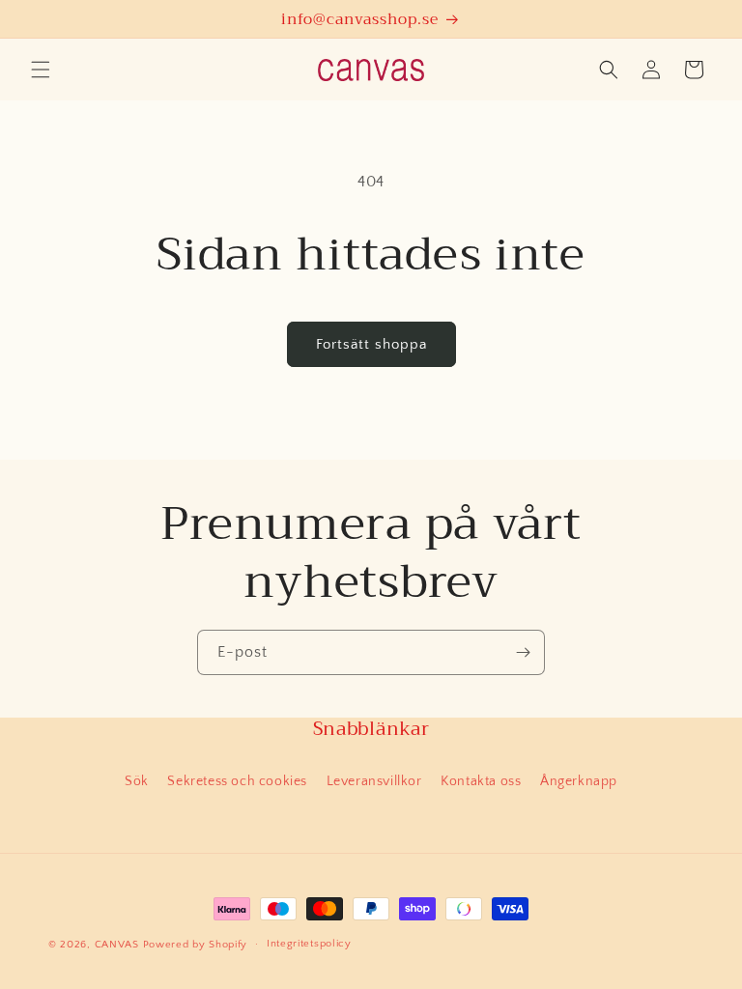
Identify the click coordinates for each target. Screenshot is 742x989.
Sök (137, 781)
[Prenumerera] (522, 652)
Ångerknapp (578, 781)
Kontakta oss (481, 781)
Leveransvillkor (374, 781)
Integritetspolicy (309, 943)
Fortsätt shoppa (371, 344)
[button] (40, 69)
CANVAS (117, 944)
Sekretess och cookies (237, 781)
